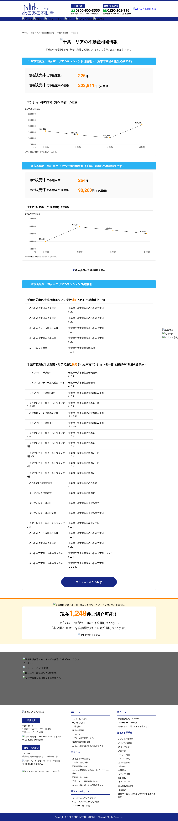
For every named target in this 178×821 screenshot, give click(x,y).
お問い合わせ (124, 762)
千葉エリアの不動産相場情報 (42, 32)
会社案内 (122, 770)
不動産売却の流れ (80, 777)
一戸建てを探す (79, 722)
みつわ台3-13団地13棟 (40, 482)
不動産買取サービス (81, 766)
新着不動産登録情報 (81, 742)
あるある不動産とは (127, 738)
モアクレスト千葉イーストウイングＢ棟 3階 (46, 404)
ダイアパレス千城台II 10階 (42, 513)
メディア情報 (124, 773)
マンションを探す (80, 718)
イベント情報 (124, 754)
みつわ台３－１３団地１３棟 (43, 412)
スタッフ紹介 (124, 746)
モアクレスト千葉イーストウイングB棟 (46, 474)
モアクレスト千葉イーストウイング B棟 (47, 444)
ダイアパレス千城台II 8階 (42, 392)
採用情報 (122, 777)
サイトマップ (124, 781)
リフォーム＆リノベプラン (84, 797)
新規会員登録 (78, 730)
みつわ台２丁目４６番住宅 (42, 308)
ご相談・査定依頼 (80, 762)
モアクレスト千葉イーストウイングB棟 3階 (46, 454)
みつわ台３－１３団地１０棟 (43, 328)
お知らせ (122, 766)
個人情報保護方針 (126, 785)
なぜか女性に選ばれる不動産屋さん (87, 745)
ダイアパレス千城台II (39, 372)
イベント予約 (124, 758)
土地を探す (77, 726)
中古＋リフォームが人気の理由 (86, 801)
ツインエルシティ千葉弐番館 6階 (46, 382)
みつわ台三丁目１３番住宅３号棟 (46, 553)
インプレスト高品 (38, 348)
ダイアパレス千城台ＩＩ (41, 422)
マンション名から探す (89, 582)
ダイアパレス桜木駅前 (40, 492)
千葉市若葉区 (62, 32)
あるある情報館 (125, 742)
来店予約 (122, 750)
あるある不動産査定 (81, 758)
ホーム (25, 32)
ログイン (76, 734)
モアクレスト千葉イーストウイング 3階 (46, 464)
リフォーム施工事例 (81, 805)
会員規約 (122, 789)
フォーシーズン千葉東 (128, 722)
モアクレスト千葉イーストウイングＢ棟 (46, 434)
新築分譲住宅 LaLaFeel (128, 718)
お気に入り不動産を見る (83, 737)
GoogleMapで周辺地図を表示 (90, 270)
